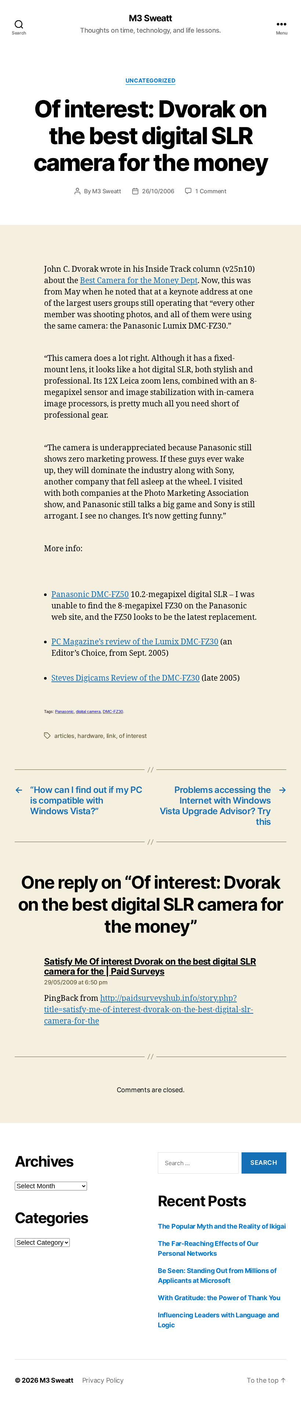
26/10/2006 (158, 191)
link (111, 735)
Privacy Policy (103, 1380)
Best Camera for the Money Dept (138, 281)
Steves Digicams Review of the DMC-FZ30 (125, 678)
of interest (133, 735)
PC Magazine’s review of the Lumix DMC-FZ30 (134, 642)
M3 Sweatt (150, 18)
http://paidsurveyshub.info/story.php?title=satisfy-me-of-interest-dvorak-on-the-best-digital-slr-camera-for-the (148, 1010)
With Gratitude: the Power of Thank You (219, 1298)
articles (64, 735)
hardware (90, 735)
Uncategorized (150, 80)
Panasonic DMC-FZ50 (90, 595)
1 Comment (210, 191)
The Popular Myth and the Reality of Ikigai (222, 1226)
